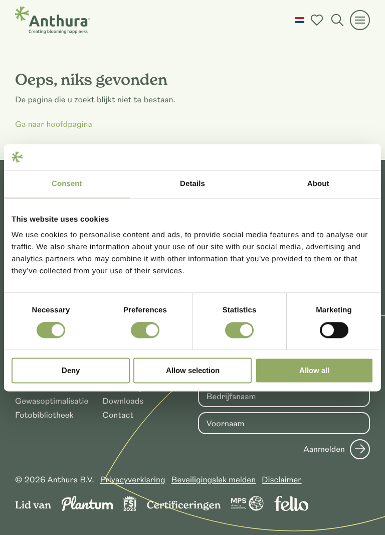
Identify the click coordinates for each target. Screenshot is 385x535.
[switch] (145, 330)
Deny (71, 370)
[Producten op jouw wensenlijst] (316, 20)
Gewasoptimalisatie (51, 401)
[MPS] (247, 508)
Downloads (122, 401)
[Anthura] (52, 20)
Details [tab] (192, 184)
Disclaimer (282, 480)
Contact (117, 415)
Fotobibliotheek (44, 415)
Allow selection (193, 370)
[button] (299, 20)
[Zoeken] (337, 20)
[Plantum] (87, 508)
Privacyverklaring (132, 480)
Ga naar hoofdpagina (53, 124)
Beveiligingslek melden (213, 480)
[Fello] (291, 508)
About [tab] (318, 184)
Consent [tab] (67, 184)
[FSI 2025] (129, 508)
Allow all (314, 370)
